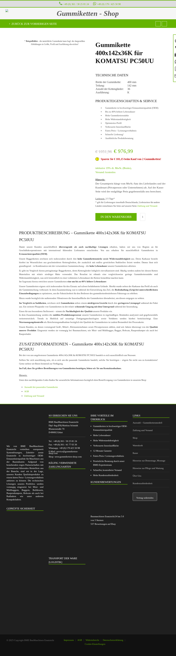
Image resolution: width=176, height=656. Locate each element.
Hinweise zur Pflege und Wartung (148, 468)
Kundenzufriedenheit (142, 483)
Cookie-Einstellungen (95, 644)
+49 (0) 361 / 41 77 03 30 (65, 444)
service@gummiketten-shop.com (63, 452)
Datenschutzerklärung (113, 640)
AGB (26, 391)
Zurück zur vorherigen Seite (34, 23)
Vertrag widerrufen (144, 498)
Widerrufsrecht (92, 640)
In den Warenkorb (116, 217)
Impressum (69, 640)
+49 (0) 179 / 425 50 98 (109, 4)
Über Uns (137, 475)
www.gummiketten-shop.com (68, 456)
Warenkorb (138, 445)
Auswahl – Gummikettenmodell (147, 422)
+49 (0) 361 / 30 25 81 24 (76, 4)
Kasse (135, 453)
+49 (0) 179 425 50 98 (69, 448)
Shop (135, 438)
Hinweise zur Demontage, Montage (149, 460)
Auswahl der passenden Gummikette (41, 387)
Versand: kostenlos (105, 172)
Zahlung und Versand (147, 206)
